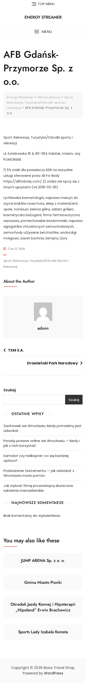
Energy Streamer (43, 17)
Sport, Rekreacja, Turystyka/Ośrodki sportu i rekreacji (36, 264)
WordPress (53, 673)
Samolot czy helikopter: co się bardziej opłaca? (36, 458)
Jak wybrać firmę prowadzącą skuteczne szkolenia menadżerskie (38, 488)
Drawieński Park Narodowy (52, 363)
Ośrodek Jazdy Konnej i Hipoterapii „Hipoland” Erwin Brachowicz (43, 607)
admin (43, 328)
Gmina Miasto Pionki (43, 582)
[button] (43, 31)
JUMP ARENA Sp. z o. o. (43, 561)
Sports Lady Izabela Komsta (43, 632)
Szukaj (9, 390)
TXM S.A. (16, 350)
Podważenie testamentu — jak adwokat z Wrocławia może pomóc (38, 473)
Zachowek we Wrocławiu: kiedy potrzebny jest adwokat (42, 428)
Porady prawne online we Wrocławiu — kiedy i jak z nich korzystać (41, 443)
